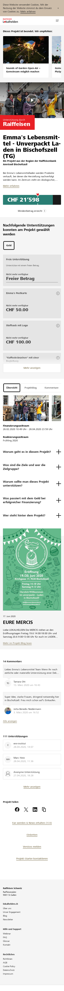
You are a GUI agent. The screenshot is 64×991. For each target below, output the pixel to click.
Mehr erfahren (28, 11)
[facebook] (17, 810)
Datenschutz (8, 970)
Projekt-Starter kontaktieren (32, 858)
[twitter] (26, 810)
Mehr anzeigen (32, 368)
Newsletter (8, 919)
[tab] (9, 245)
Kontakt (6, 945)
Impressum (8, 974)
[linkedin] (35, 810)
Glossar (6, 941)
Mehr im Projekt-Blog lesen (17, 643)
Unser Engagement (11, 912)
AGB (5, 962)
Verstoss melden (32, 846)
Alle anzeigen (10, 721)
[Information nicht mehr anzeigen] (58, 8)
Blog (5, 916)
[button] (57, 20)
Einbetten (32, 834)
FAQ (5, 937)
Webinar (7, 933)
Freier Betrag (20, 278)
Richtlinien (7, 959)
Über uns (7, 908)
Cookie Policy (9, 966)
